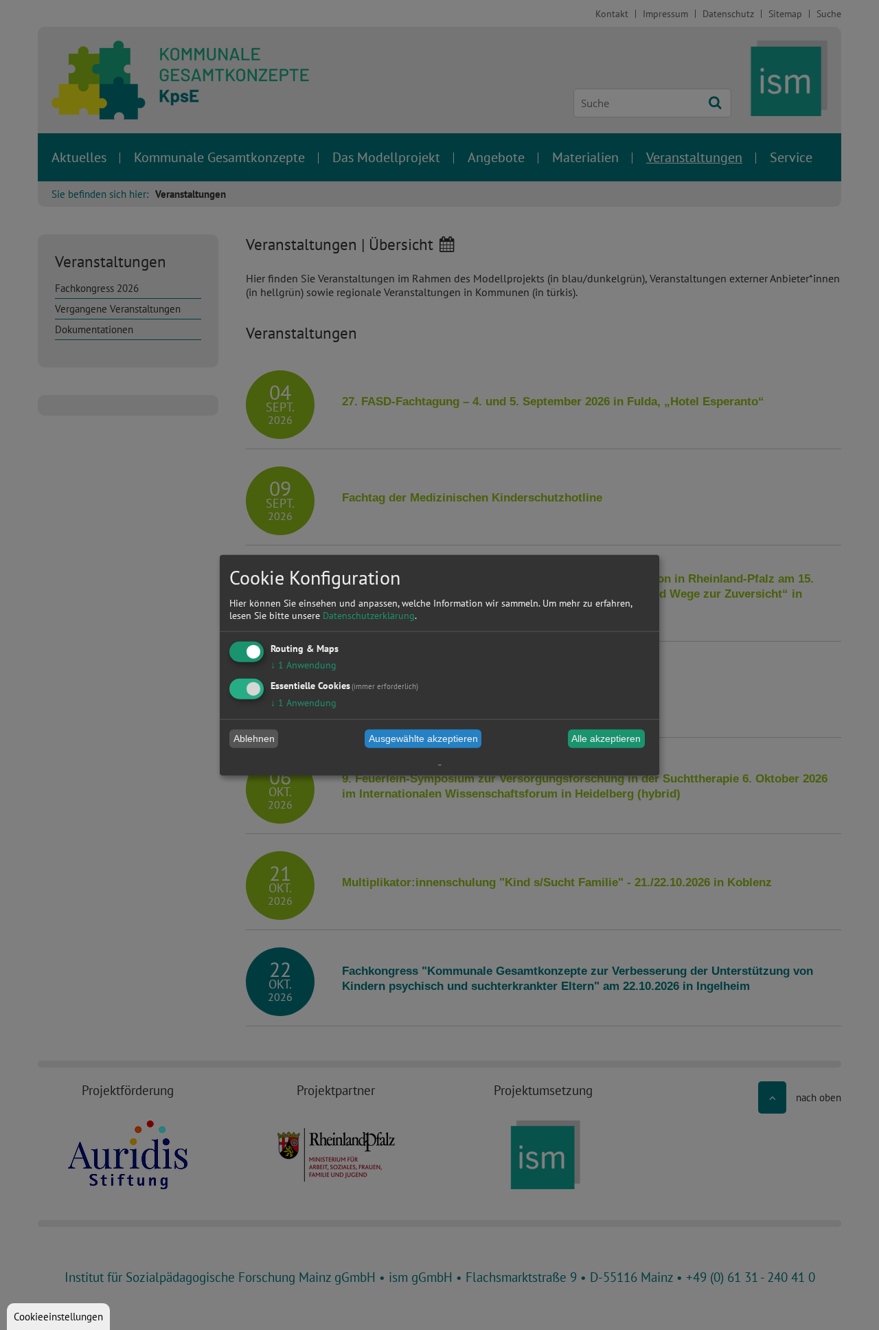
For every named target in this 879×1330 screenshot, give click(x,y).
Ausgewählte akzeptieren (423, 738)
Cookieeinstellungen (58, 1316)
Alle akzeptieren (606, 738)
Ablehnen (254, 738)
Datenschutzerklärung (369, 615)
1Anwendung (303, 664)
